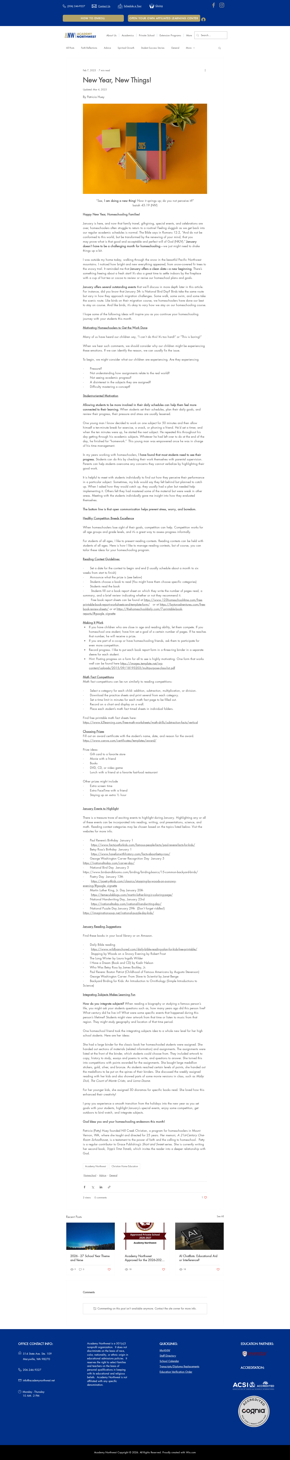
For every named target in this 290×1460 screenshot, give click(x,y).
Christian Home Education (125, 1166)
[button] (111, 35)
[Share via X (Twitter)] (92, 1187)
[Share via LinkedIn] (101, 1187)
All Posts (70, 47)
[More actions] (205, 70)
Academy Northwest (95, 1166)
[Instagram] (222, 5)
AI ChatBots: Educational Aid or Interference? (198, 1258)
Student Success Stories (152, 47)
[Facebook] (213, 5)
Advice (107, 47)
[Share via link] (109, 1187)
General (175, 47)
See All (220, 1216)
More (188, 47)
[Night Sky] (90, 1236)
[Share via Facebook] (84, 1187)
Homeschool (90, 1175)
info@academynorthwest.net (39, 1380)
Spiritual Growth (126, 47)
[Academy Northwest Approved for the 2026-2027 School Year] (145, 1236)
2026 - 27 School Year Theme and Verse (90, 1258)
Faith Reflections (89, 47)
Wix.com (191, 1452)
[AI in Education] (199, 1236)
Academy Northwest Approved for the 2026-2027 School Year (144, 1258)
